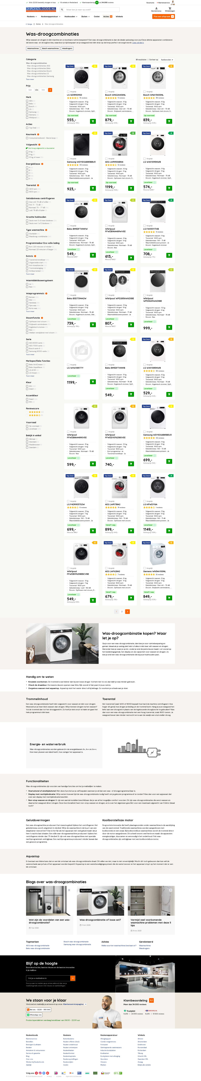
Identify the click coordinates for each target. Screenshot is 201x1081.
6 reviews (83, 507)
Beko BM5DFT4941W (77, 229)
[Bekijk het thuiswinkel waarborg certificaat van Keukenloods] (105, 1073)
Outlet (97, 16)
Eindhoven (142, 1044)
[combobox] (90, 9)
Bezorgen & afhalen (33, 1044)
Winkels (119, 16)
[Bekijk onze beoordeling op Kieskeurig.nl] (156, 1010)
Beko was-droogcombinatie (38, 948)
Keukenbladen (68, 1050)
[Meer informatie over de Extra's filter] (35, 256)
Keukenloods (32, 1035)
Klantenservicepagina (73, 1004)
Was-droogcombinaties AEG (38, 66)
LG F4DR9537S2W (76, 504)
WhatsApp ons (36, 1015)
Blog (27, 1056)
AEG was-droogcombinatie (37, 945)
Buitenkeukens (68, 1039)
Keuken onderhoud (70, 1044)
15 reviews (83, 98)
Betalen (29, 1047)
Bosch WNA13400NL (153, 95)
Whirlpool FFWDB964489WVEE (115, 230)
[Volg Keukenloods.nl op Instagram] (40, 1073)
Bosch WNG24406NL (115, 95)
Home (38, 24)
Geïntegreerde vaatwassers (111, 1047)
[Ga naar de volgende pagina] (127, 611)
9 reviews (159, 232)
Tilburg (140, 1053)
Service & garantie (33, 1053)
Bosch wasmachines (50, 48)
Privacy (49, 1076)
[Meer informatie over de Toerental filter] (38, 185)
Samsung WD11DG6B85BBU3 (81, 162)
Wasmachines (33, 48)
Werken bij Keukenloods (35, 1062)
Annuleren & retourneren (35, 1050)
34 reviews (84, 165)
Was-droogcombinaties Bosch (39, 71)
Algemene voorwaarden (74, 1076)
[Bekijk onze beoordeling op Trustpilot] (134, 1010)
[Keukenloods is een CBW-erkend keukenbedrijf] (118, 1073)
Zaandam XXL (143, 1059)
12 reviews (121, 165)
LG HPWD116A (150, 504)
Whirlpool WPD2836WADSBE (119, 298)
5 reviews (121, 98)
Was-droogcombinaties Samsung (40, 76)
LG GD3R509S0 (74, 95)
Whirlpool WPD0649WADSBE (152, 299)
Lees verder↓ (138, 42)
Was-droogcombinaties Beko (38, 68)
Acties (106, 16)
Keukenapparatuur (49, 16)
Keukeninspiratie (69, 1056)
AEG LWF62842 (112, 571)
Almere (140, 1039)
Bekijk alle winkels (144, 1065)
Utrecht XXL (142, 1056)
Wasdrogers (67, 48)
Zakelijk (28, 1065)
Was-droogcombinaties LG (38, 74)
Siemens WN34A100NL (154, 571)
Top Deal (70, 66)
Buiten (84, 16)
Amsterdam (142, 1042)
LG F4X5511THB (151, 229)
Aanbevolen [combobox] (166, 60)
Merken (103, 1065)
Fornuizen (104, 1044)
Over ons (29, 1059)
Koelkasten (104, 1053)
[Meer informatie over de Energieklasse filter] (42, 164)
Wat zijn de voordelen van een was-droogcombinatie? (49, 921)
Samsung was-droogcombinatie (77, 944)
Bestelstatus (156, 11)
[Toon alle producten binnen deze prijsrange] (50, 90)
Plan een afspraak (162, 16)
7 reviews (121, 574)
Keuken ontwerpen (70, 1047)
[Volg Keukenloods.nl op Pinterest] (36, 1073)
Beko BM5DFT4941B (115, 368)
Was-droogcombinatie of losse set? (100, 919)
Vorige (29, 24)
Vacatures (150, 3)
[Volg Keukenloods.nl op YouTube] (47, 1073)
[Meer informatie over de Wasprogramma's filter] (46, 293)
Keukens (31, 16)
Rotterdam (142, 1050)
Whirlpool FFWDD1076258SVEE (115, 436)
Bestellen (29, 1042)
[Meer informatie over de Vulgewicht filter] (39, 144)
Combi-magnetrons (108, 1042)
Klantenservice (164, 3)
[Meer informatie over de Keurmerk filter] (38, 134)
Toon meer (30, 79)
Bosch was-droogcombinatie (76, 941)
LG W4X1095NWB (152, 162)
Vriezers (103, 1062)
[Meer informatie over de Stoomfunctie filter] (42, 318)
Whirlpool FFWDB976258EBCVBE (78, 572)
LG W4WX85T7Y (75, 368)
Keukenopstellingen (70, 1059)
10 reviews (160, 574)
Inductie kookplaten (108, 1050)
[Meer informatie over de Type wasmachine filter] (46, 230)
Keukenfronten (68, 1053)
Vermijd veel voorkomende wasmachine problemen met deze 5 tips (151, 922)
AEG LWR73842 (112, 504)
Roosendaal (142, 1047)
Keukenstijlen (68, 1062)
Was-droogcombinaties (36, 63)
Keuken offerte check (71, 1042)
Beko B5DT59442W (76, 298)
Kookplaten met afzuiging (110, 1056)
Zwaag (140, 1062)
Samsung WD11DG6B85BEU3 (157, 435)
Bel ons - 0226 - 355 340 (40, 1010)
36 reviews (160, 98)
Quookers (104, 1059)
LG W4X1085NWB (152, 368)
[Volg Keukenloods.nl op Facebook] (43, 1073)
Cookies (58, 1076)
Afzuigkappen (105, 1039)
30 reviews (160, 371)
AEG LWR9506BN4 (114, 162)
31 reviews (121, 507)
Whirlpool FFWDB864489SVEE (77, 436)
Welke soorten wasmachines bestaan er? (118, 945)
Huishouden (70, 16)
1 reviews (159, 507)
